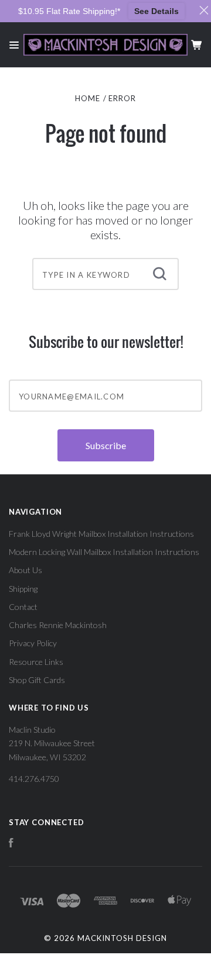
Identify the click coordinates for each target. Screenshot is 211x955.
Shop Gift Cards (37, 680)
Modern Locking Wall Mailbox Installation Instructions (104, 552)
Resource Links (36, 662)
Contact (23, 607)
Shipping (23, 589)
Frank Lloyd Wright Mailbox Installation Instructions (101, 534)
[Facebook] (11, 844)
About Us (25, 570)
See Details (156, 11)
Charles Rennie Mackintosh (58, 625)
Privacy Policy (33, 643)
